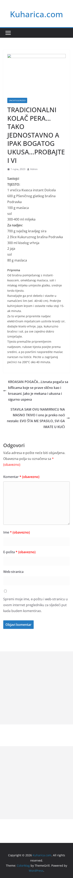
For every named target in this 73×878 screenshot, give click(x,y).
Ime (16, 532)
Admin (34, 169)
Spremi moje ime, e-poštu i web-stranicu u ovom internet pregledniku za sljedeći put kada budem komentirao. (35, 605)
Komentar (21, 477)
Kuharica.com (36, 14)
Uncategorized (17, 100)
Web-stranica (13, 571)
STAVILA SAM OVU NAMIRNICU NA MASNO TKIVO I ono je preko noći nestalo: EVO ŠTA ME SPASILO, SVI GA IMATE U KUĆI (36, 418)
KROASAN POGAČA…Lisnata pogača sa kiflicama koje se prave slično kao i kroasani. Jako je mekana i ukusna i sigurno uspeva (38, 390)
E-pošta (19, 552)
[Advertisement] (36, 687)
